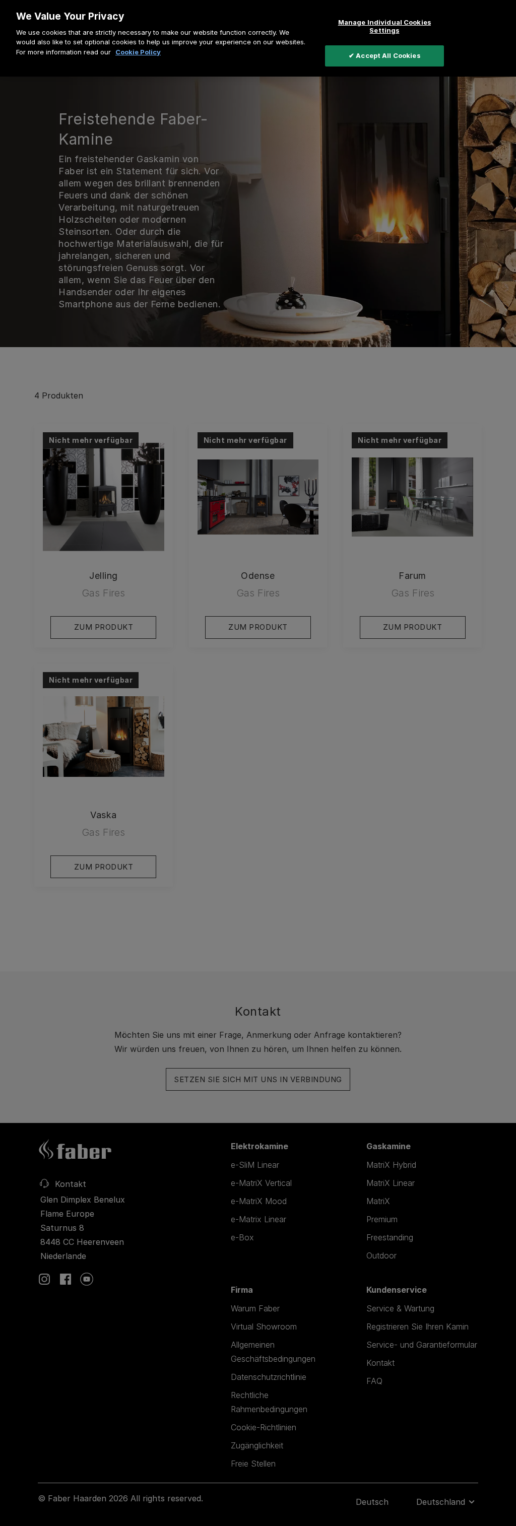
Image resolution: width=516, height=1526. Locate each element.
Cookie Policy (138, 52)
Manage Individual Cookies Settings (384, 26)
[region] (258, 38)
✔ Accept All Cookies (384, 55)
